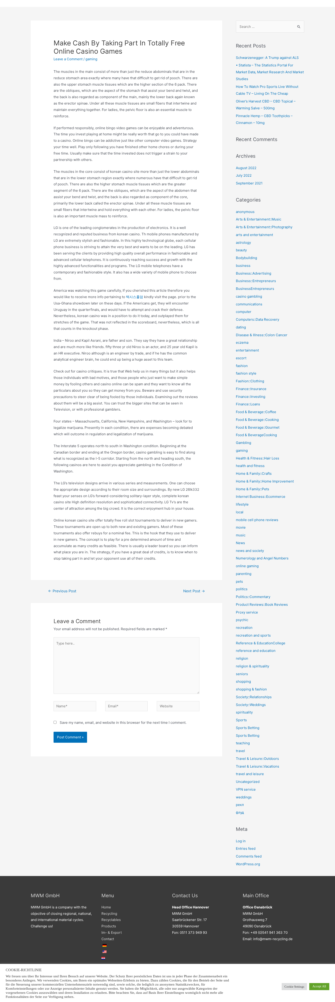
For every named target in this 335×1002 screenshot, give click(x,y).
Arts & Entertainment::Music (258, 219)
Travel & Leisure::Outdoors (257, 758)
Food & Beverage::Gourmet (257, 427)
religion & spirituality (252, 666)
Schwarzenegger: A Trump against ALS (267, 57)
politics (241, 589)
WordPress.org (248, 864)
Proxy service (247, 612)
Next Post (194, 591)
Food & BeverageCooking (256, 435)
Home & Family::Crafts (254, 473)
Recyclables (111, 920)
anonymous (245, 212)
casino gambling (249, 296)
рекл (240, 805)
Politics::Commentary (253, 597)
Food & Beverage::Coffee (256, 412)
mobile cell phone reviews (257, 520)
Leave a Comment (68, 59)
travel (240, 751)
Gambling (243, 443)
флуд (240, 812)
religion (242, 658)
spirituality (244, 712)
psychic (242, 620)
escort (241, 358)
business (243, 265)
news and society (250, 550)
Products (108, 926)
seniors (242, 674)
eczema (242, 342)
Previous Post (62, 591)
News (240, 543)
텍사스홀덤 (134, 297)
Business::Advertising (253, 273)
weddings (244, 797)
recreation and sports (253, 635)
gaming (91, 59)
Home (106, 907)
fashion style (246, 373)
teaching (243, 743)
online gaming (247, 566)
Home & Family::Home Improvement (265, 481)
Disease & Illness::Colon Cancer (261, 335)
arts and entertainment (254, 235)
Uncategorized (248, 781)
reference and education (256, 650)
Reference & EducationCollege (260, 643)
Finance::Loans (248, 404)
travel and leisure (250, 774)
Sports (241, 720)
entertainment (247, 350)
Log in (241, 841)
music (240, 535)
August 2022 (246, 168)
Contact (107, 939)
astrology (243, 242)
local (239, 512)
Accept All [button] (319, 986)
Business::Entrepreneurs (256, 281)
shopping (243, 681)
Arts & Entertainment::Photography (264, 227)
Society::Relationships (254, 697)
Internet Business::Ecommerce (260, 496)
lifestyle (242, 504)
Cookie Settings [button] (294, 986)
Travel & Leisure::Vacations (257, 766)
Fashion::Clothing (250, 381)
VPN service (246, 789)
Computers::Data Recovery (257, 319)
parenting (243, 574)
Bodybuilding (246, 258)
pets (239, 581)
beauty (241, 250)
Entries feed (245, 848)
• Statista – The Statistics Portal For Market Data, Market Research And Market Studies (270, 72)
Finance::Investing (250, 396)
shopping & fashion (251, 689)
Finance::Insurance (251, 389)
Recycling (109, 913)
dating (241, 327)
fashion (242, 366)
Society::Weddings (251, 705)
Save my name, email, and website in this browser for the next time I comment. (123, 722)
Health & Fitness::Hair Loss (257, 458)
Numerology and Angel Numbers (262, 558)
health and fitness (250, 466)
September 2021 (249, 183)
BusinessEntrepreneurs (255, 288)
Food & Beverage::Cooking (257, 419)
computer (243, 312)
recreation (244, 627)
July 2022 (244, 175)
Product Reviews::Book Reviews (262, 604)
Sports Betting (247, 728)
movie (241, 527)
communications (249, 304)
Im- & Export (111, 932)
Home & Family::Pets (252, 489)
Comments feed (249, 856)
